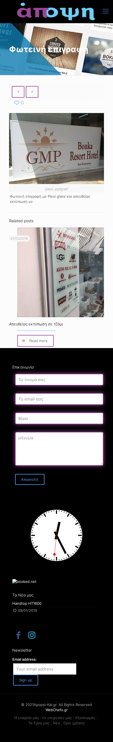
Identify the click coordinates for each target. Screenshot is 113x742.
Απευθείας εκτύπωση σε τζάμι (36, 324)
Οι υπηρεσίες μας (57, 718)
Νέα (56, 723)
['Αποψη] (56, 11)
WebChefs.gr (57, 710)
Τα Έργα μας (38, 723)
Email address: (24, 659)
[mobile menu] (105, 11)
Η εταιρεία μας (26, 718)
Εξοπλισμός (85, 718)
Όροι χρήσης (74, 723)
